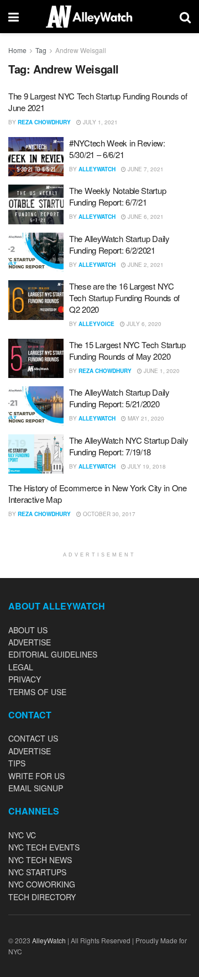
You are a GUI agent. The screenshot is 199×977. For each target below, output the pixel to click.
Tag (40, 50)
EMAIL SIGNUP (35, 788)
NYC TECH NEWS (40, 859)
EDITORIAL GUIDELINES (52, 654)
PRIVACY (24, 679)
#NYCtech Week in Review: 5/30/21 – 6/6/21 (117, 148)
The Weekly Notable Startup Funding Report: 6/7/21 (117, 196)
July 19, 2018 (146, 466)
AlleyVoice (96, 324)
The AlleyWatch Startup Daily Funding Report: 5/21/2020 (119, 397)
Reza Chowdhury (44, 122)
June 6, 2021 (145, 216)
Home (17, 50)
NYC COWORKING (41, 884)
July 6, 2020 (143, 324)
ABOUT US (28, 629)
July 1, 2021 (99, 122)
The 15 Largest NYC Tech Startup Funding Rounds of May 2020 (127, 350)
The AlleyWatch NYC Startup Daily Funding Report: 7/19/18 (128, 446)
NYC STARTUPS (37, 872)
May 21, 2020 (145, 418)
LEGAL (20, 667)
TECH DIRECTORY (42, 896)
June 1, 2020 (161, 371)
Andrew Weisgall (80, 50)
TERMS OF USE (37, 691)
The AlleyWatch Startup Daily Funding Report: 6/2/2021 (119, 244)
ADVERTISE (29, 642)
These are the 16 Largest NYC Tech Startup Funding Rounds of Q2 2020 (124, 297)
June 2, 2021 (145, 265)
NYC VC (22, 835)
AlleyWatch (97, 169)
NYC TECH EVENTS (44, 847)
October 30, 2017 (108, 514)
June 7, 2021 (145, 169)
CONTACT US (33, 738)
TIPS (16, 763)
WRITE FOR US (36, 775)
